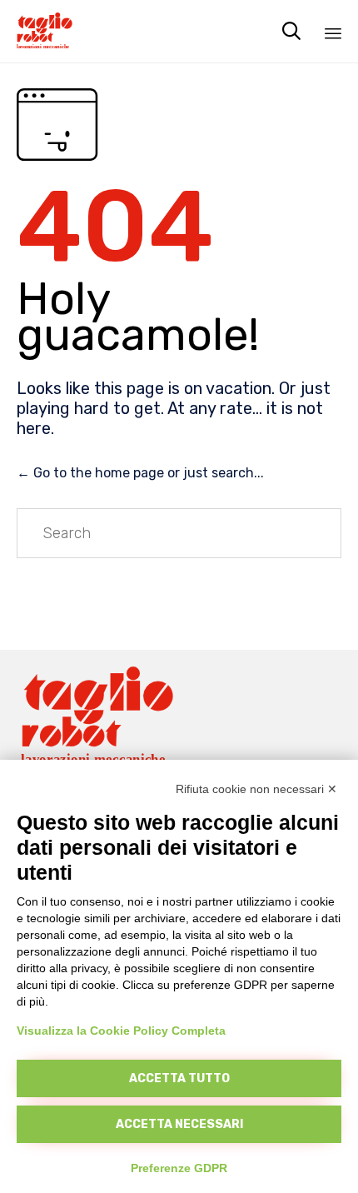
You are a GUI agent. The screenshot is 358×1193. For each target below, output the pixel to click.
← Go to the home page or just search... (140, 473)
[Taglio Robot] (47, 31)
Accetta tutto (179, 1078)
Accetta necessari (179, 1124)
